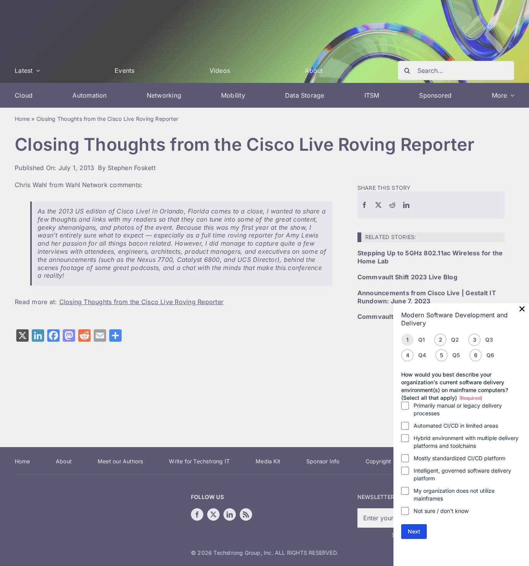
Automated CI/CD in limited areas (456, 425)
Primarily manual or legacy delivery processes (458, 409)
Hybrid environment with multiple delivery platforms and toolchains (466, 442)
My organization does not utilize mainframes (454, 494)
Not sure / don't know (441, 511)
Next (414, 531)
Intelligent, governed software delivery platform (462, 474)
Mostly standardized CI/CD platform (459, 458)
